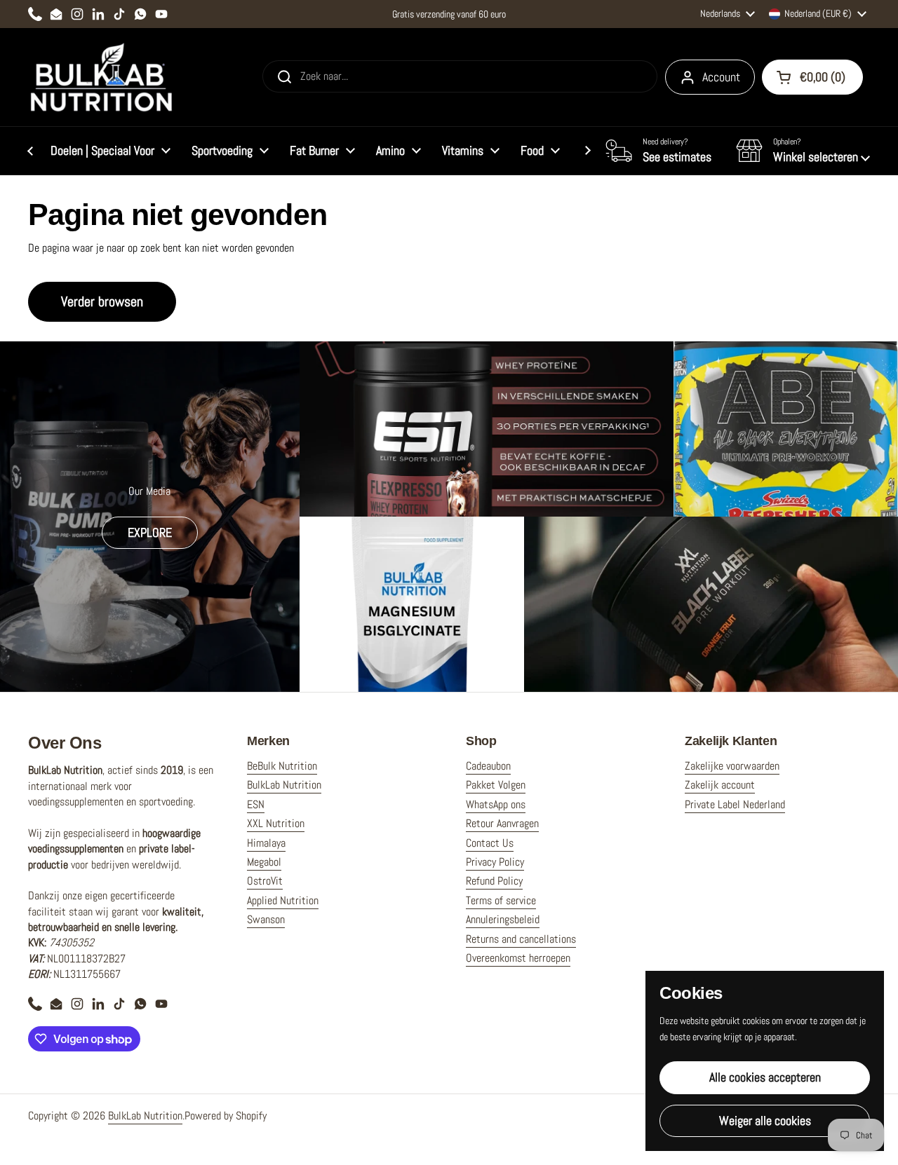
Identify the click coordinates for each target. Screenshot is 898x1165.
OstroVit (265, 880)
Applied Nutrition (283, 900)
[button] (803, 150)
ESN (255, 804)
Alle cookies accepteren (765, 1077)
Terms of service (501, 900)
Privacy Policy (495, 861)
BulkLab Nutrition (284, 784)
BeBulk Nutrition (282, 765)
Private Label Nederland (735, 804)
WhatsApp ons (495, 804)
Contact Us (490, 843)
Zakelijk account (720, 784)
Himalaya (266, 843)
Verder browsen (102, 301)
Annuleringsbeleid (503, 919)
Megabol (264, 861)
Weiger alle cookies (765, 1120)
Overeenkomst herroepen (518, 958)
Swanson (266, 919)
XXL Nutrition (275, 823)
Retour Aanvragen (502, 823)
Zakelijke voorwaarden (732, 765)
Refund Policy (494, 880)
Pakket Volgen (495, 784)
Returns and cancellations (521, 939)
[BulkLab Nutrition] (102, 77)
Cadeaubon (488, 765)
